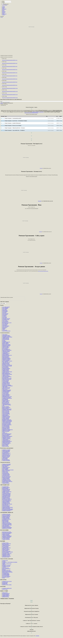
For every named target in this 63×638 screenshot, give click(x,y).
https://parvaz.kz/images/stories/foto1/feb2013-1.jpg (9, 60)
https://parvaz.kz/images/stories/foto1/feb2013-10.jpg (10, 97)
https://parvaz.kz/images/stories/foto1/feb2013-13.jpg (10, 88)
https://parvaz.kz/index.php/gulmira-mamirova (31, 112)
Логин (3, 1)
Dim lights (41, 168)
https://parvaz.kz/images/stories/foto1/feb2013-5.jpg (9, 69)
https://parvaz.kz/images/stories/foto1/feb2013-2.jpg (9, 63)
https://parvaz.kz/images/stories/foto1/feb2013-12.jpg (10, 91)
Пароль (3, 2)
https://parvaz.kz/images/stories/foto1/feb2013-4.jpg (9, 66)
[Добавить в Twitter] (2, 299)
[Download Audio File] (2, 118)
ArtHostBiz (37, 635)
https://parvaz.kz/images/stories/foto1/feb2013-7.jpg (9, 75)
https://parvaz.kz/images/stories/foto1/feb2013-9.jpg (9, 85)
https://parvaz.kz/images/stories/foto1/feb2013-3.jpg (9, 72)
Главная (1, 103)
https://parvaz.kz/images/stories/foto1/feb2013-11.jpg (10, 94)
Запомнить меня (5, 4)
